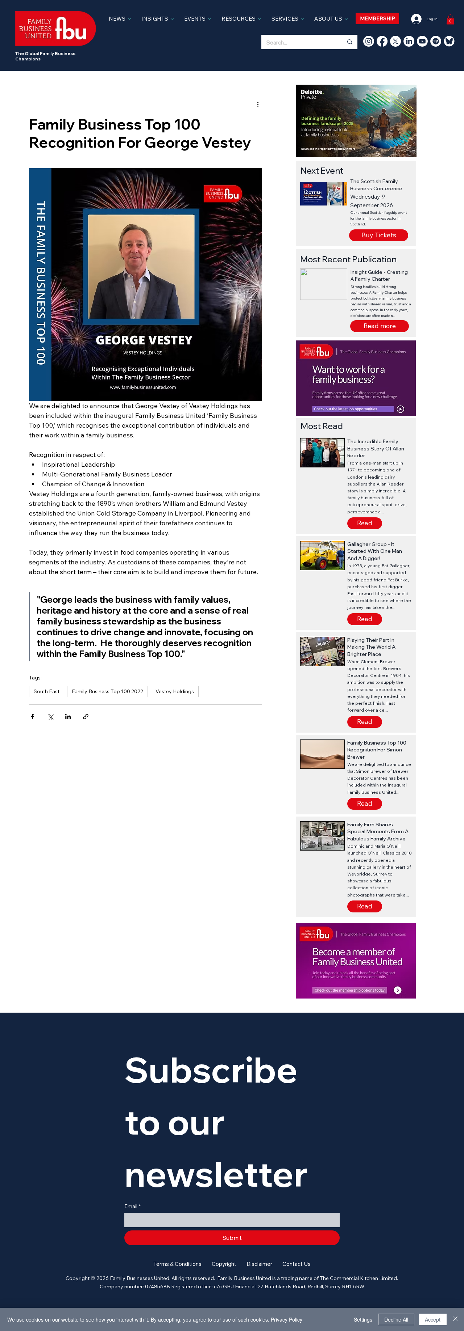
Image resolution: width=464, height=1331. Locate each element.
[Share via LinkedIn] (68, 716)
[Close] (455, 1319)
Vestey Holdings (175, 691)
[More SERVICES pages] (302, 19)
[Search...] (349, 41)
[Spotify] (435, 41)
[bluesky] (449, 41)
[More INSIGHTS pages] (172, 19)
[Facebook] (382, 41)
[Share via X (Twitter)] (50, 716)
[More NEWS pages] (129, 19)
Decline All (396, 1319)
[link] (450, 19)
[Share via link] (85, 716)
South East (46, 691)
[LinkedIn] (408, 41)
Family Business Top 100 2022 (107, 691)
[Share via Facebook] (32, 716)
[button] (379, 326)
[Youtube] (422, 41)
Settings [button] (363, 1319)
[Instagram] (368, 41)
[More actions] (257, 104)
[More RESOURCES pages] (259, 19)
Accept (432, 1319)
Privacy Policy (286, 1319)
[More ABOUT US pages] (346, 19)
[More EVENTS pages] (209, 19)
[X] (395, 41)
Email (132, 1206)
